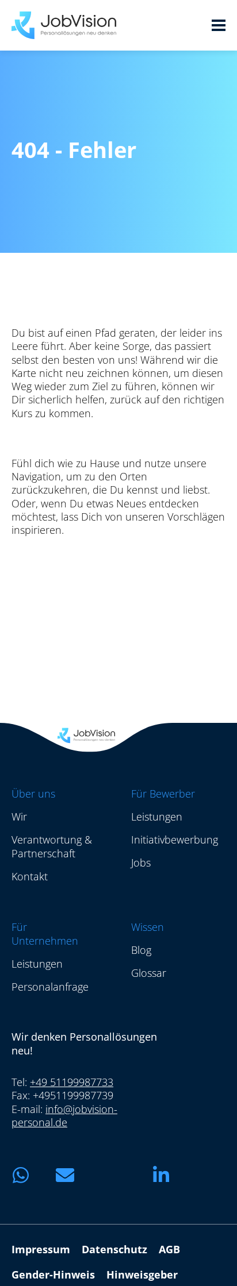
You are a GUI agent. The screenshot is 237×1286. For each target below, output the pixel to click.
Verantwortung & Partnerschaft (52, 846)
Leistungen (156, 816)
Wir (19, 816)
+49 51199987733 (71, 1082)
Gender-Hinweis (53, 1274)
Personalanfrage (50, 987)
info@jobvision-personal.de (64, 1115)
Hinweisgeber (142, 1274)
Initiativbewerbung (174, 839)
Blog (141, 950)
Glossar (148, 973)
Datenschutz (114, 1249)
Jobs (141, 862)
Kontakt (30, 876)
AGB (169, 1249)
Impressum (41, 1249)
